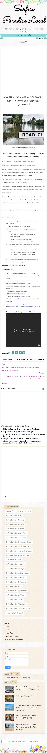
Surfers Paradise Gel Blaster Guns (17, 555)
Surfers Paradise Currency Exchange (18, 546)
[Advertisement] (23, 70)
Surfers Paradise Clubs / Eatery (16, 533)
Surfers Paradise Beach (14, 515)
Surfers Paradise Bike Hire (15, 520)
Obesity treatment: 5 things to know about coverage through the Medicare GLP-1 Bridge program (22, 442)
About (7, 627)
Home (7, 623)
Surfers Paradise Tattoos (14, 600)
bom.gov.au (23, 273)
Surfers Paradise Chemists (15, 529)
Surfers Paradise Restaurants (16, 582)
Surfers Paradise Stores (14, 586)
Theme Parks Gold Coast (14, 613)
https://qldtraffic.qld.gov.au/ (23, 283)
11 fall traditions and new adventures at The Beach (21, 429)
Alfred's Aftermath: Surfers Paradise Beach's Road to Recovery (26, 727)
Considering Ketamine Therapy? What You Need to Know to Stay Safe (24, 435)
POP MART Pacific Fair (25, 696)
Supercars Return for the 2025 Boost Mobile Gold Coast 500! (28, 688)
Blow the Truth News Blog (14, 639)
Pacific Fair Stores (24, 511)
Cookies (7, 630)
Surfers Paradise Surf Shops (15, 595)
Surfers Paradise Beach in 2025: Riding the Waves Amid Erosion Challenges (28, 708)
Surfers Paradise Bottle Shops (16, 524)
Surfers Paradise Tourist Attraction (18, 608)
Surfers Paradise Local (23, 15)
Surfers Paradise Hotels (14, 560)
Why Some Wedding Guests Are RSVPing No (18, 432)
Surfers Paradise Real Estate (15, 577)
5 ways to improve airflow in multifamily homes (20, 438)
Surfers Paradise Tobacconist (16, 604)
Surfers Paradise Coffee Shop (16, 538)
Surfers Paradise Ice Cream (15, 564)
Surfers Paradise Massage (15, 569)
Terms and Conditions (12, 636)
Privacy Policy (9, 633)
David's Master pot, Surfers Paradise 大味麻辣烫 (26, 716)
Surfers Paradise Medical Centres (17, 573)
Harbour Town (10, 511)
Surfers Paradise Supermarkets (16, 591)
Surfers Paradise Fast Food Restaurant (19, 551)
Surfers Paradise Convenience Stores (18, 542)
